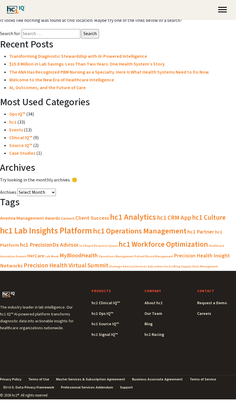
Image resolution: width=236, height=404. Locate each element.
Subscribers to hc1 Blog (164, 266)
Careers (68, 218)
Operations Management (116, 256)
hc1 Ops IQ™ (102, 314)
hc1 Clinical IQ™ (106, 303)
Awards (52, 218)
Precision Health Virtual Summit (66, 265)
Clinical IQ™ (20, 138)
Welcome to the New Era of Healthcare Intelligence (61, 80)
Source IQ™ (20, 145)
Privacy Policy (10, 379)
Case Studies (22, 153)
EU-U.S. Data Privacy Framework (28, 387)
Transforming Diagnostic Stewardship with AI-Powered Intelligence (78, 56)
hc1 (12, 122)
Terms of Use (38, 379)
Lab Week (52, 256)
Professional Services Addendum (87, 387)
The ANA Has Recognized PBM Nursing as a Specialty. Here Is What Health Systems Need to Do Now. (109, 72)
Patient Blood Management (153, 256)
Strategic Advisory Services (128, 266)
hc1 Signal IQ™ (105, 335)
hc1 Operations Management (139, 231)
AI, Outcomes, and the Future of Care (47, 88)
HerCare (35, 255)
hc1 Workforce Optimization (163, 244)
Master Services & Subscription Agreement (90, 379)
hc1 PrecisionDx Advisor (49, 245)
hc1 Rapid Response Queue (98, 246)
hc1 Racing (154, 335)
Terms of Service (203, 379)
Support (126, 387)
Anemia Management (22, 218)
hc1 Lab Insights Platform (46, 231)
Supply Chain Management (199, 266)
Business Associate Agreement (157, 379)
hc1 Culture (209, 217)
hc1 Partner (200, 231)
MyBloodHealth (79, 256)
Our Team (153, 314)
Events (16, 130)
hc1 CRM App (174, 217)
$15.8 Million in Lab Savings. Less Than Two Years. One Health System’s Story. (87, 64)
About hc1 (153, 303)
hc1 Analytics (133, 217)
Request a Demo (212, 303)
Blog (148, 324)
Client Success (92, 218)
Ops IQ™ (17, 114)
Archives (8, 192)
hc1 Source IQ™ (105, 324)
